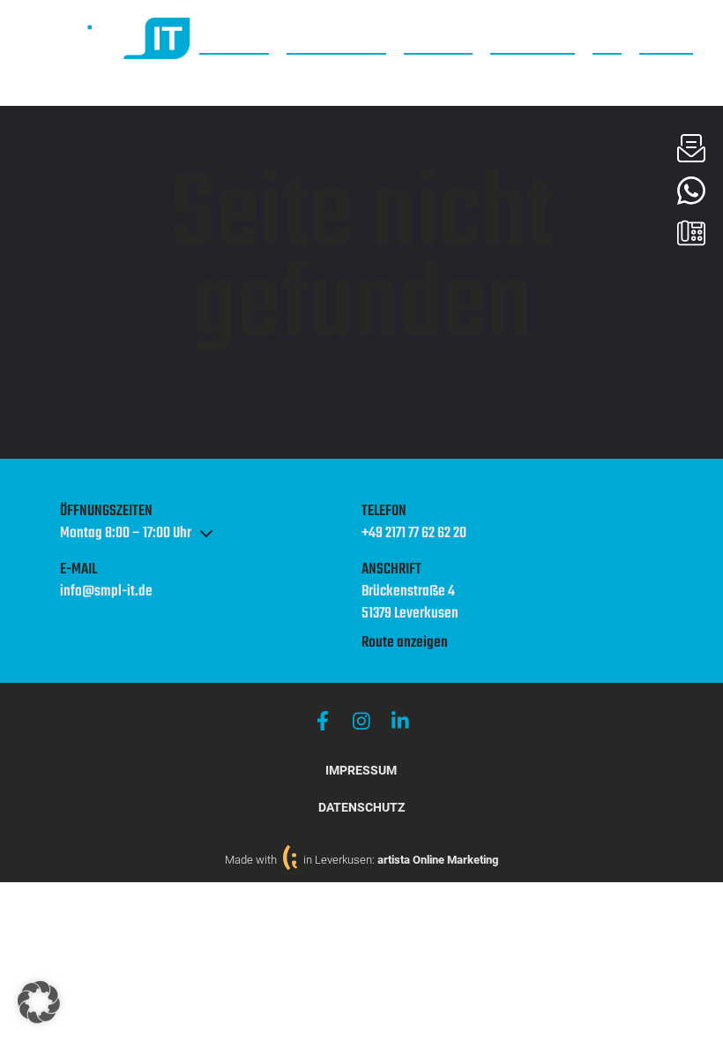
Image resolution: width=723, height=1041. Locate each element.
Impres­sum (361, 770)
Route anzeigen (405, 643)
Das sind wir (532, 40)
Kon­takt (666, 40)
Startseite (467, 370)
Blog (607, 40)
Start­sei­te (234, 40)
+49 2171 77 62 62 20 (414, 534)
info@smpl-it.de (106, 592)
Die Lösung (438, 40)
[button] (39, 1002)
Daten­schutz (361, 807)
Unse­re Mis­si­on (336, 40)
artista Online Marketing (437, 859)
